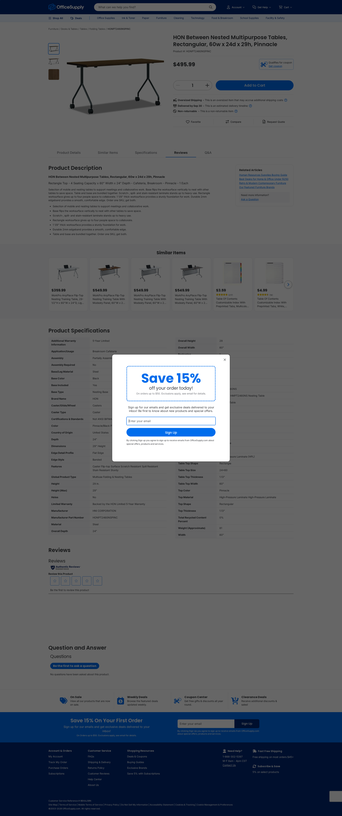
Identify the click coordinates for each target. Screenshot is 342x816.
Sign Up (171, 432)
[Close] (224, 359)
